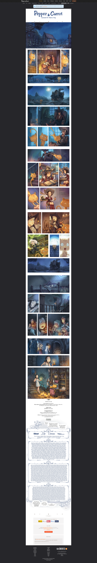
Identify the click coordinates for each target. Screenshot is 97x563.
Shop (35, 553)
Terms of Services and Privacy (48, 559)
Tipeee (48, 554)
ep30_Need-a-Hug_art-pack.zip (50, 527)
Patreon (48, 553)
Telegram (62, 555)
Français (45, 3)
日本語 (42, 3)
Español (29, 3)
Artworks (35, 549)
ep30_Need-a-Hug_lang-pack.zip (50, 528)
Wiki (48, 548)
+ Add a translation (44, 6)
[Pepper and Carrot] (25, 1)
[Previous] (39, 21)
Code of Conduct (48, 560)
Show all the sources (48, 531)
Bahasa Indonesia (53, 3)
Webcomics (35, 548)
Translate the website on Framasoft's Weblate (48, 558)
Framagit (48, 547)
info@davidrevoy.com (63, 551)
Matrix (62, 554)
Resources (35, 551)
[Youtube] (65, 549)
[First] (34, 21)
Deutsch (49, 3)
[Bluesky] (59, 549)
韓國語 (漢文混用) (63, 3)
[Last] (62, 21)
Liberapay (48, 552)
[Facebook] (61, 549)
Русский (39, 3)
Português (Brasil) (34, 3)
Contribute (35, 552)
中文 (26, 3)
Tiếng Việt (59, 3)
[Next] (57, 21)
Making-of (48, 549)
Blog (35, 554)
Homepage (34, 547)
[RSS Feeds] (66, 549)
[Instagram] (63, 549)
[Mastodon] (57, 549)
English (24, 3)
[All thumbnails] (48, 21)
